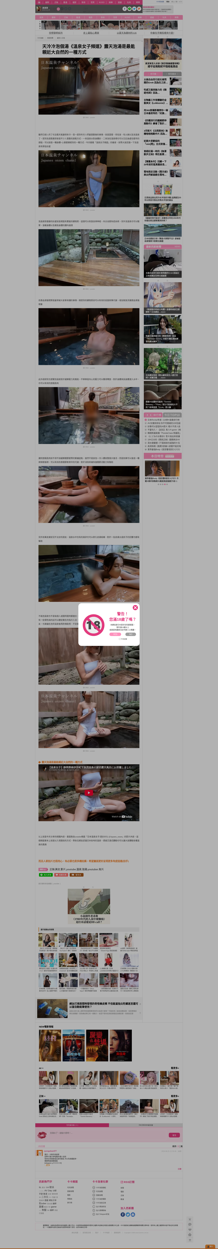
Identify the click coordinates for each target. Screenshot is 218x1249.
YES (115, 634)
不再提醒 (124, 639)
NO (130, 634)
